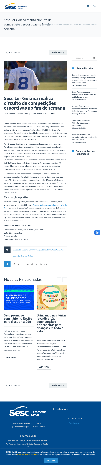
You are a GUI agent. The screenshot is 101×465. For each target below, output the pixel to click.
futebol (48, 250)
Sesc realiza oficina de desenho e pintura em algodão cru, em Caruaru (84, 137)
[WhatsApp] (23, 264)
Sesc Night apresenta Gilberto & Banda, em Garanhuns (81, 122)
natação (16, 256)
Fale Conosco (75, 423)
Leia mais (11, 357)
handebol (61, 250)
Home (17, 24)
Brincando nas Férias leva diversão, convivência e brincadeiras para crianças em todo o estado (51, 323)
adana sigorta (86, 38)
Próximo (57, 52)
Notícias (12, 114)
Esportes (40, 250)
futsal (54, 250)
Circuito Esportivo (29, 250)
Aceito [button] (51, 460)
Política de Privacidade (27, 454)
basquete (17, 250)
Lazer (27, 24)
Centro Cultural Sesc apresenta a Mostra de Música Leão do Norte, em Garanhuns (84, 108)
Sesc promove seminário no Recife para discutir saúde (18, 318)
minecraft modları (74, 38)
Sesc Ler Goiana (22, 114)
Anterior (14, 52)
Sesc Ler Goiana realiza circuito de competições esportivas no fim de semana (34, 103)
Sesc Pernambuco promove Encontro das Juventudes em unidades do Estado (84, 94)
